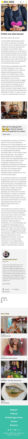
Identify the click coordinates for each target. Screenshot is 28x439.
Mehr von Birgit (6, 283)
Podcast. (14, 414)
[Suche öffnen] (23, 2)
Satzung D (9, 435)
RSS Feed (7, 291)
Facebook (7, 289)
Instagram (16, 289)
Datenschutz (12, 433)
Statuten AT (20, 433)
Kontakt (6, 433)
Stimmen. (14, 425)
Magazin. (14, 410)
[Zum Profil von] (14, 254)
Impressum (17, 435)
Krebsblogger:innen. (14, 417)
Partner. (14, 421)
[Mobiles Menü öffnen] (26, 2)
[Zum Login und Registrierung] (20, 2)
